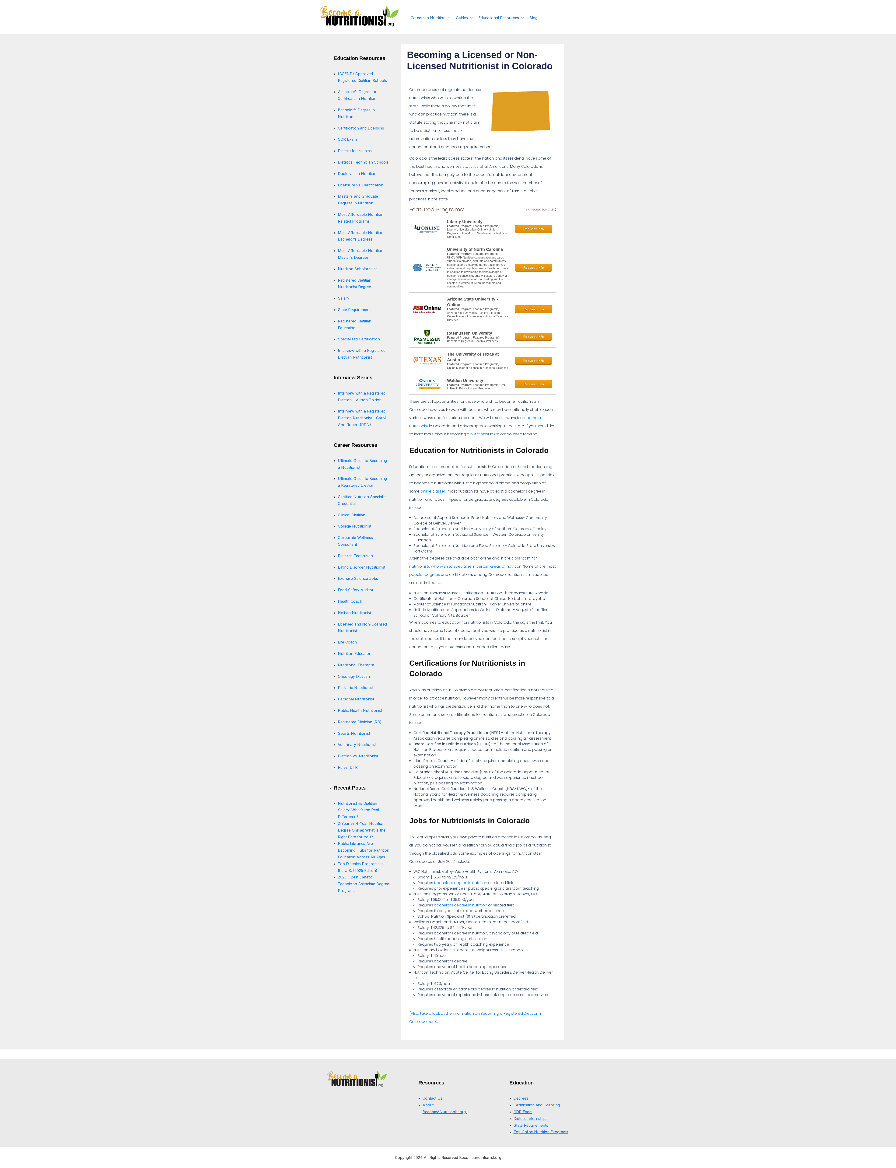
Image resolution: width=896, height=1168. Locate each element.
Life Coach (347, 642)
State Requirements (355, 309)
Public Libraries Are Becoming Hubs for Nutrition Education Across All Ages (363, 850)
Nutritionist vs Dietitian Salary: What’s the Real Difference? (358, 810)
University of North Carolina (475, 249)
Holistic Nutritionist (354, 612)
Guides (462, 17)
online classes (433, 491)
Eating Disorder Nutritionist (361, 567)
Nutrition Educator (355, 653)
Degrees (521, 1098)
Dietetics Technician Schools (363, 162)
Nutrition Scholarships (358, 268)
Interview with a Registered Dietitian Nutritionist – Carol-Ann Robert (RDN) (362, 418)
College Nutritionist (354, 526)
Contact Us (432, 1098)
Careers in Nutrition (428, 17)
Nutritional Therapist (356, 665)
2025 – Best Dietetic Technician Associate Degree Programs (363, 884)
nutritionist (479, 434)
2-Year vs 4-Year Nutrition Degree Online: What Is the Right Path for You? (361, 830)
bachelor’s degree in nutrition (460, 882)
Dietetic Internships (355, 150)
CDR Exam (347, 139)
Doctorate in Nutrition (357, 173)
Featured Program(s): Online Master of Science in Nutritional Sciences (477, 366)
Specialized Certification (359, 339)
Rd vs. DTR (348, 767)
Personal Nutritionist (356, 699)
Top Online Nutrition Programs (541, 1132)
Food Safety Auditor (356, 589)
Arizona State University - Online (472, 302)
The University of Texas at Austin (473, 357)
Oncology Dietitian (354, 676)
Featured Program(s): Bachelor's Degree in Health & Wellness (473, 339)
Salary (343, 298)
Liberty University (465, 221)
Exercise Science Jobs (358, 578)
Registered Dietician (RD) (360, 722)
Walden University (465, 380)
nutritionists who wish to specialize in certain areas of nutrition (465, 566)
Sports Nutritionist (354, 733)
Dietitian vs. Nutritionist (358, 756)
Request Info (533, 229)
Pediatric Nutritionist (355, 687)
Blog (533, 17)
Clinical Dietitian (351, 515)
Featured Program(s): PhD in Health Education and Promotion (476, 386)
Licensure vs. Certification (360, 185)
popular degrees (425, 574)
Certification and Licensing (361, 128)
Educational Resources (498, 17)
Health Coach (350, 601)
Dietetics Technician (355, 555)
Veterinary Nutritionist (357, 744)
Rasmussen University (469, 333)
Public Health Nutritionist (360, 710)
